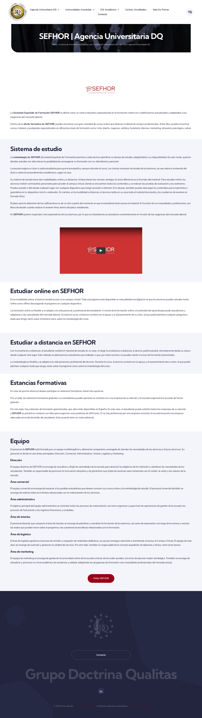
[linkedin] (101, 691)
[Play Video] (101, 250)
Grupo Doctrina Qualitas (85, 706)
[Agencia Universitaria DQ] (17, 3)
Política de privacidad (138, 706)
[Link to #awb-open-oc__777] (190, 12)
